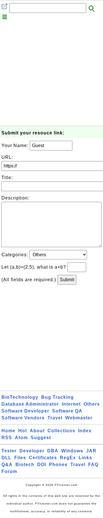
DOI (41, 464)
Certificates (43, 457)
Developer (31, 450)
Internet (71, 404)
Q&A (7, 464)
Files (20, 457)
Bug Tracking (57, 397)
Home (8, 430)
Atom (21, 437)
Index (85, 430)
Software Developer (25, 410)
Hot (22, 430)
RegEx (68, 457)
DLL (6, 457)
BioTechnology (19, 397)
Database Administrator (30, 404)
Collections (61, 430)
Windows (72, 450)
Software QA (67, 410)
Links (85, 457)
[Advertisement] (51, 74)
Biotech (24, 464)
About (37, 430)
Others (92, 404)
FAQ (93, 464)
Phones (58, 464)
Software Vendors (23, 417)
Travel (54, 417)
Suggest (41, 437)
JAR (91, 450)
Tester (9, 450)
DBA (52, 450)
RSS (6, 437)
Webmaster (78, 417)
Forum (9, 471)
